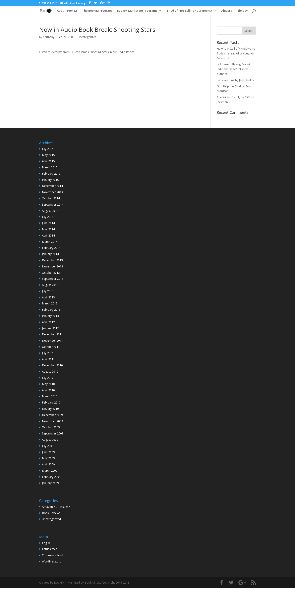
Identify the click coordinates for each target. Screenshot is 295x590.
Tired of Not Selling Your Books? (189, 10)
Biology (242, 10)
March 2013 (49, 303)
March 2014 (49, 242)
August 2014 (50, 211)
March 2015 (49, 167)
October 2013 (51, 273)
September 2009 (52, 433)
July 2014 (48, 217)
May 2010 (48, 384)
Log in (46, 543)
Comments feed (52, 555)
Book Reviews (51, 513)
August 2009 (50, 439)
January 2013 (50, 316)
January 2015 (50, 180)
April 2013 (48, 297)
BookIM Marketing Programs (137, 10)
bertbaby (48, 37)
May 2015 (48, 155)
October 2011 (51, 347)
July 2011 (48, 353)
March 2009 (49, 470)
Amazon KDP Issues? (56, 507)
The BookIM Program (97, 10)
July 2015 (48, 149)
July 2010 (48, 378)
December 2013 (52, 260)
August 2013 (50, 285)
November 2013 (52, 266)
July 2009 (48, 446)
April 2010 (48, 390)
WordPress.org (51, 561)
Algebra (226, 10)
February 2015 (51, 173)
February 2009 (51, 477)
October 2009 (51, 427)
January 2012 (50, 328)
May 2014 (48, 229)
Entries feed (49, 549)
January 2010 (50, 409)
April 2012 (48, 322)
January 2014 (50, 254)
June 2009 (48, 452)
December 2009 (52, 415)
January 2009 (50, 483)
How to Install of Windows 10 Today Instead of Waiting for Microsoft (236, 53)
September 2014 (52, 204)
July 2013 (48, 291)
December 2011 (52, 334)
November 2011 (52, 340)
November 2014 (52, 192)
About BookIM (67, 10)
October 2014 (51, 198)
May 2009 (48, 458)
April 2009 (48, 464)
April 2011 (48, 359)
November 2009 (52, 421)
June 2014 (48, 223)
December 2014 (52, 186)
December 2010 (52, 365)
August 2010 (50, 371)
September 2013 (52, 279)
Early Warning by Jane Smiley (235, 80)
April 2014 (48, 235)
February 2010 (51, 402)
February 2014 (51, 248)
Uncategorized (87, 37)
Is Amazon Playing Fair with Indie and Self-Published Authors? (234, 69)
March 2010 (49, 396)
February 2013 (51, 309)
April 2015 (48, 161)
